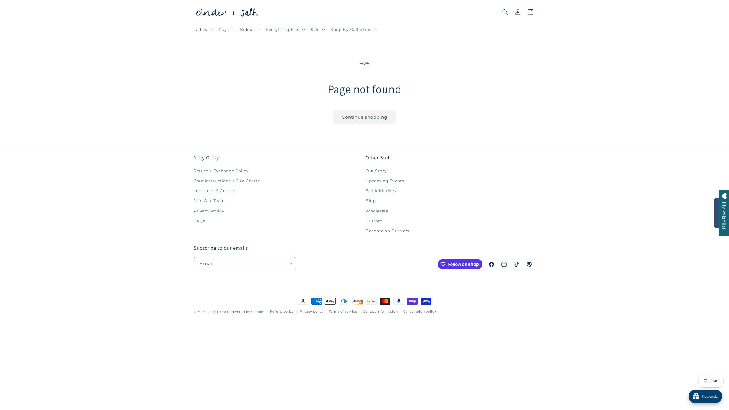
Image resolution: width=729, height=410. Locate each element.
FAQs (199, 221)
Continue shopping (364, 117)
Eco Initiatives (381, 190)
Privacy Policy (209, 211)
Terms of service (343, 311)
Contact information (380, 311)
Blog (371, 200)
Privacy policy (311, 311)
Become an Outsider (388, 230)
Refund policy (282, 311)
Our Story (376, 170)
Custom (374, 221)
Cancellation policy (419, 311)
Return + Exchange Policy (221, 170)
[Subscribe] (289, 263)
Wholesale (377, 211)
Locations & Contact (215, 190)
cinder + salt (218, 312)
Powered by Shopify (246, 312)
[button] (202, 30)
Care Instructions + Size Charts (227, 180)
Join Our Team (209, 200)
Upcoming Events (385, 180)
